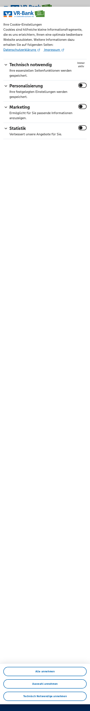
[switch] (82, 85)
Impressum (52, 50)
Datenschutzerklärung (20, 50)
